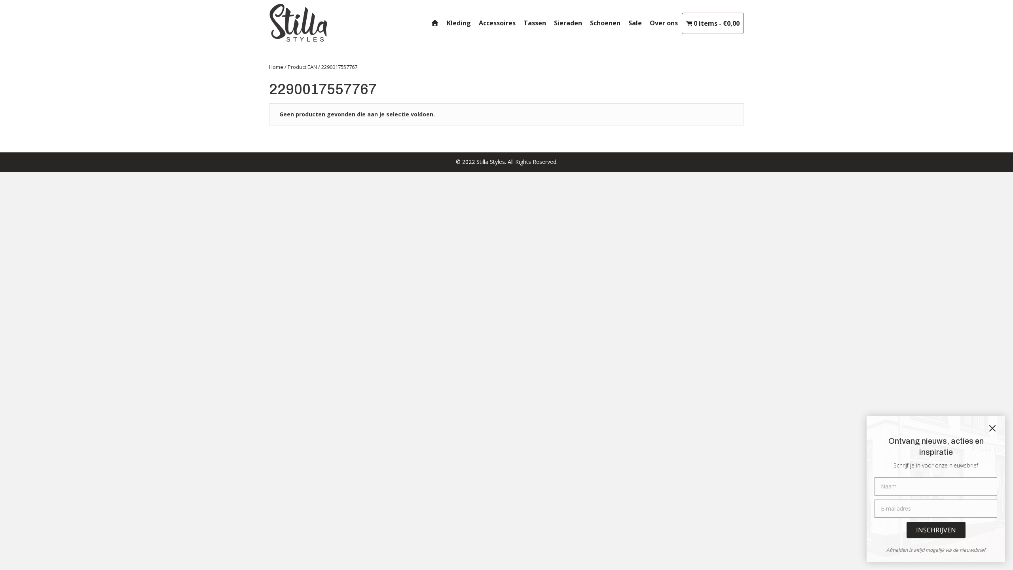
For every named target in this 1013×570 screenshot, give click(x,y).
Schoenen (605, 23)
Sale (635, 23)
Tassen (535, 23)
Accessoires (497, 23)
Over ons (664, 23)
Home (276, 66)
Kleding (459, 23)
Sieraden (568, 23)
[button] (936, 530)
